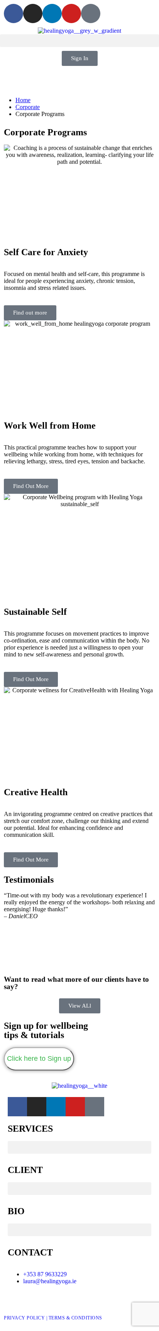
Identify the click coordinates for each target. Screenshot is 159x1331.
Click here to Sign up (39, 1058)
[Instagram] (32, 13)
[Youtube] (71, 13)
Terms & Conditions (75, 1318)
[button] (79, 40)
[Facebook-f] (13, 13)
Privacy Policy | (26, 1318)
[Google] (90, 13)
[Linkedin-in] (52, 13)
